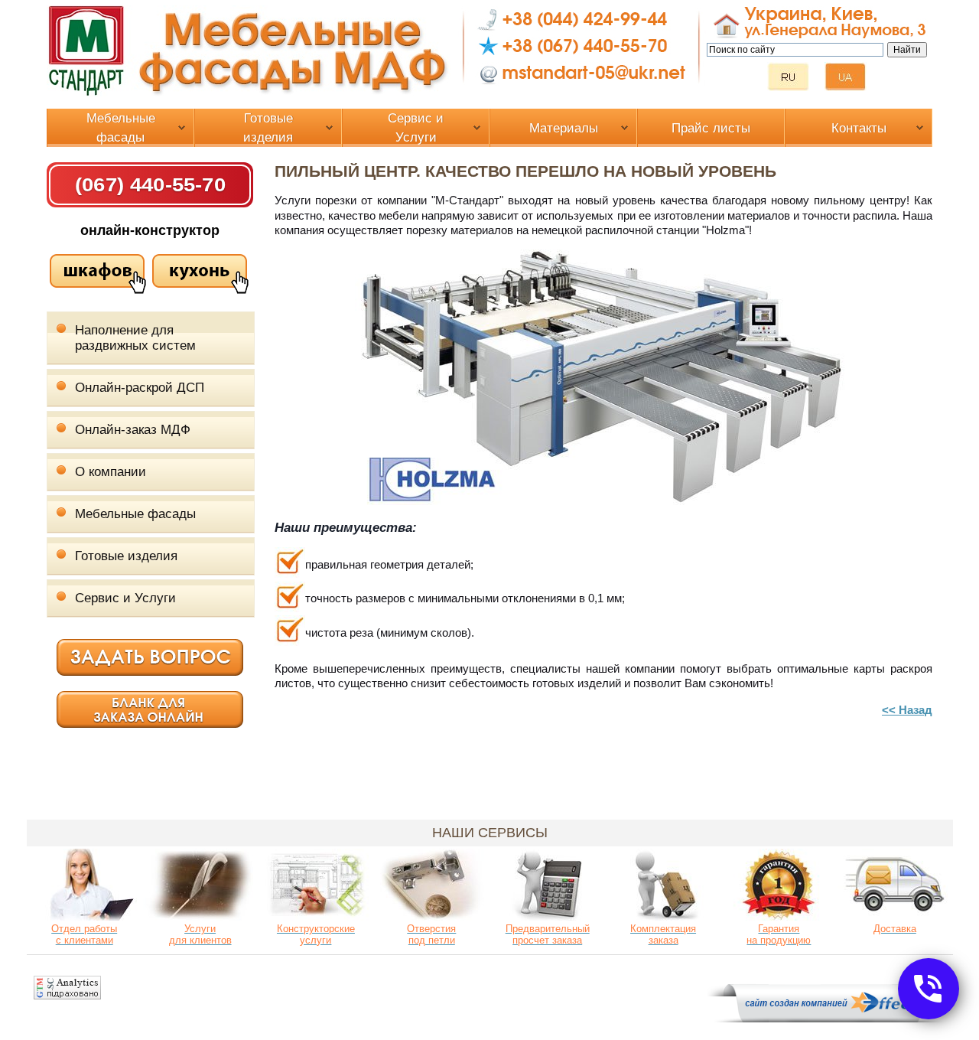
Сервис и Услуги (416, 128)
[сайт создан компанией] (830, 1018)
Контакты (858, 128)
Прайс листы (711, 128)
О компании (110, 472)
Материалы (563, 128)
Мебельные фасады (120, 128)
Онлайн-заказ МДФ (132, 429)
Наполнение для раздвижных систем (135, 338)
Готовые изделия (268, 128)
